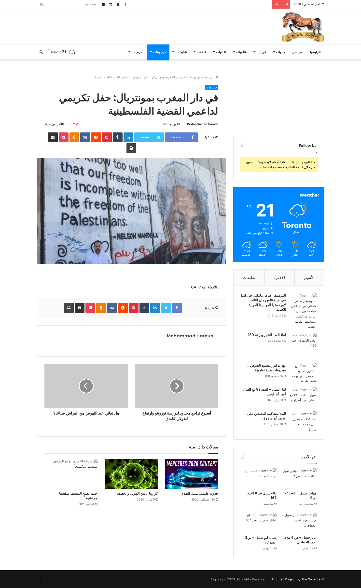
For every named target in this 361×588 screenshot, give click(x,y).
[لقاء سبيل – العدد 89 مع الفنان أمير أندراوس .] (303, 397)
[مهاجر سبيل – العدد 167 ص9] (299, 478)
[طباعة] (131, 148)
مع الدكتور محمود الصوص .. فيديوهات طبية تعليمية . (266, 368)
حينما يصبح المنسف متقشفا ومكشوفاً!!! (78, 496)
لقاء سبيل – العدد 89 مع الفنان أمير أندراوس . (264, 392)
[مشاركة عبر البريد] (53, 137)
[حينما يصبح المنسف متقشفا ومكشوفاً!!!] (70, 474)
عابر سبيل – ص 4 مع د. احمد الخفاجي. (300, 540)
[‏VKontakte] (85, 137)
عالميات (241, 52)
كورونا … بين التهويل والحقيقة (137, 493)
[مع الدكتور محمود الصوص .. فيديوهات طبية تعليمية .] (303, 373)
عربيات (261, 52)
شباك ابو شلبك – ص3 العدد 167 (261, 540)
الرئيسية (315, 52)
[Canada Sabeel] (302, 26)
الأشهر (309, 277)
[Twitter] (166, 308)
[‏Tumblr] (118, 137)
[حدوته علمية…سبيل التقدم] (191, 473)
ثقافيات (221, 52)
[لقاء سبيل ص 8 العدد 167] (259, 478)
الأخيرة (279, 277)
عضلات (201, 52)
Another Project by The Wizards (295, 579)
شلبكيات (181, 52)
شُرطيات (137, 52)
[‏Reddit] (96, 137)
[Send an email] (188, 124)
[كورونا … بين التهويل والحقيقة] (131, 474)
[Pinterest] (107, 137)
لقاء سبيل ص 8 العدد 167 (262, 496)
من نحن (297, 52)
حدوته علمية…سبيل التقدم (199, 493)
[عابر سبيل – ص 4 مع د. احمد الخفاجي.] (299, 523)
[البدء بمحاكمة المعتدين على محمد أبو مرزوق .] (303, 421)
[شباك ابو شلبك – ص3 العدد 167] (259, 523)
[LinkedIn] (128, 137)
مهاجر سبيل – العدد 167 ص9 (299, 496)
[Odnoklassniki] (74, 137)
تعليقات (249, 277)
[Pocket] (64, 137)
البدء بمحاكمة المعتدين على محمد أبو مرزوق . (266, 416)
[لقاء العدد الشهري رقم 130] (303, 346)
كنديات (280, 52)
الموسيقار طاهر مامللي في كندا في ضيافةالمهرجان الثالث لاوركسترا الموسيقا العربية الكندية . (263, 302)
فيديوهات (159, 52)
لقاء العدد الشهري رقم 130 (267, 334)
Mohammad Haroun (204, 124)
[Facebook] (177, 308)
